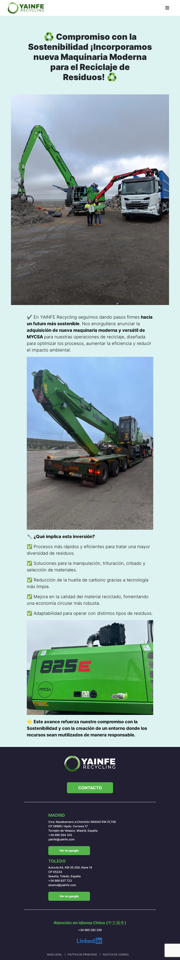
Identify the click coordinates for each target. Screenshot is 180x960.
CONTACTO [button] (90, 787)
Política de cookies (116, 954)
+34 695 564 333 (60, 835)
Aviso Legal (55, 954)
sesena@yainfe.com (62, 885)
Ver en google (69, 850)
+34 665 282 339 (90, 930)
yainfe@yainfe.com (61, 839)
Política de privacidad (83, 954)
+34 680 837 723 (60, 880)
